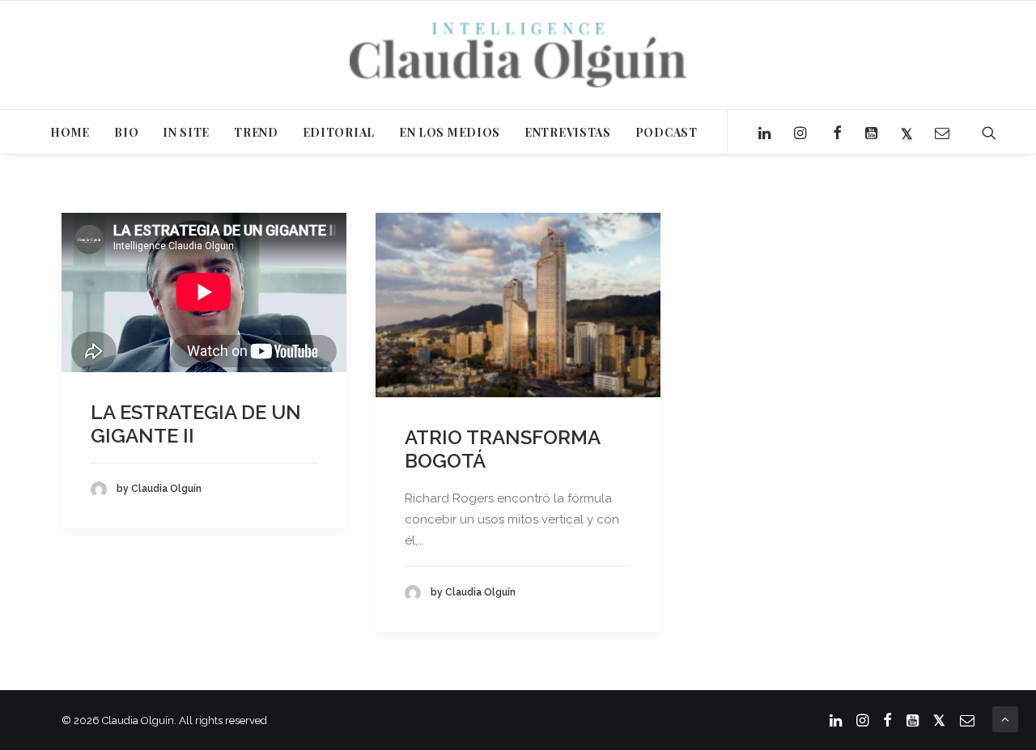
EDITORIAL (339, 132)
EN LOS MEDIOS (449, 132)
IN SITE (186, 132)
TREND (256, 132)
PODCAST (666, 132)
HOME (70, 132)
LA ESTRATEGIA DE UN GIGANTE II (196, 423)
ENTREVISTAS (567, 132)
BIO (126, 132)
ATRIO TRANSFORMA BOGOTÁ (502, 449)
